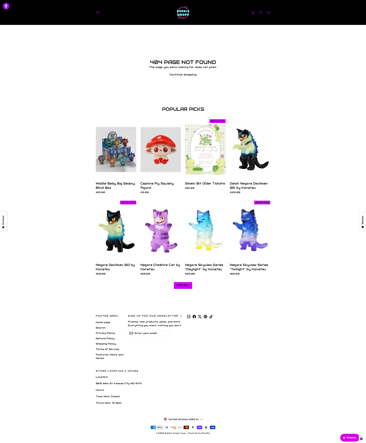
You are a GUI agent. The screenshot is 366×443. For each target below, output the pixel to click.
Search (101, 327)
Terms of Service (107, 349)
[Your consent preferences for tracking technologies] (361, 438)
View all (183, 285)
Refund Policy (105, 338)
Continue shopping (183, 74)
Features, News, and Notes (109, 356)
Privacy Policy (105, 333)
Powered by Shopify (199, 433)
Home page (103, 322)
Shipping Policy (106, 343)
